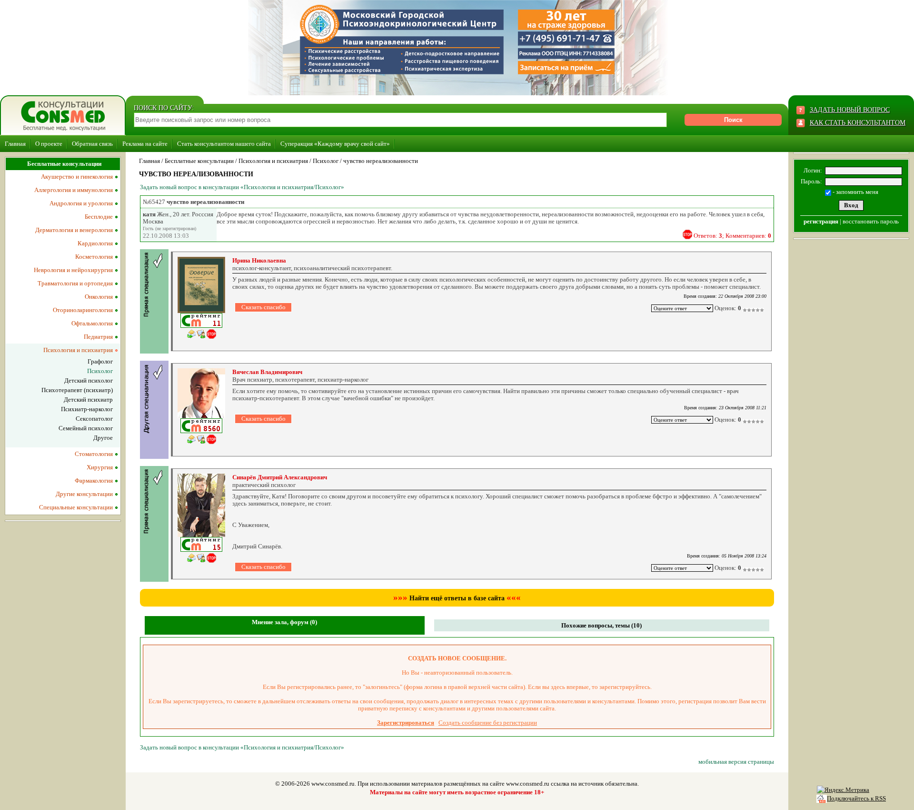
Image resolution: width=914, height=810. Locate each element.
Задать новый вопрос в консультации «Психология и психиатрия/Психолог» (242, 187)
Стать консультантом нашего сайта (224, 143)
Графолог (100, 361)
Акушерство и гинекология (77, 176)
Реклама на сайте (145, 143)
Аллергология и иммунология (73, 189)
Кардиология (95, 243)
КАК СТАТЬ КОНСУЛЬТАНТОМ (857, 122)
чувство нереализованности (380, 160)
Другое (103, 437)
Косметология (94, 256)
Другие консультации (84, 493)
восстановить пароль (871, 221)
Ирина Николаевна (259, 260)
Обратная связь (92, 143)
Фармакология (94, 480)
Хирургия (100, 467)
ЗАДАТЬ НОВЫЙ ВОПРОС (850, 109)
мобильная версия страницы (736, 761)
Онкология (99, 296)
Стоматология (94, 453)
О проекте (48, 143)
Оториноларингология (83, 310)
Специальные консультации (76, 507)
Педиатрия (98, 336)
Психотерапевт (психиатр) (77, 390)
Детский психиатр (88, 399)
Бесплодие (99, 216)
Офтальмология (92, 323)
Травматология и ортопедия (75, 283)
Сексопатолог (94, 418)
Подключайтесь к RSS (856, 798)
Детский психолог (88, 380)
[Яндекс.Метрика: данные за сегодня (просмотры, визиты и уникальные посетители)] (843, 790)
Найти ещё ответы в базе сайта (457, 598)
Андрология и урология (81, 203)
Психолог (325, 160)
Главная (15, 143)
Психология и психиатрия (273, 160)
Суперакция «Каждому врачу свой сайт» (335, 143)
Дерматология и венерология (74, 229)
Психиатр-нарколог (87, 409)
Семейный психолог (86, 428)
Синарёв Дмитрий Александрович (279, 477)
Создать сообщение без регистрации (487, 722)
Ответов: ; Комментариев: (732, 235)
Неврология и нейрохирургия (73, 269)
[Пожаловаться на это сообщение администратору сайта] (687, 234)
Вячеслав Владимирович (267, 371)
